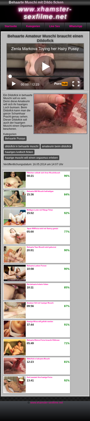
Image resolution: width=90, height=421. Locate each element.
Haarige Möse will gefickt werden (40, 322)
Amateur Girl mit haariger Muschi (40, 303)
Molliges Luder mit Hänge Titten (40, 210)
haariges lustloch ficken (19, 152)
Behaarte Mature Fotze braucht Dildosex (43, 340)
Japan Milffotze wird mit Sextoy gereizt (42, 229)
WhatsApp (75, 26)
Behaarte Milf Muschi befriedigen (40, 191)
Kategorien (33, 26)
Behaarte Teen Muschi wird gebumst (41, 247)
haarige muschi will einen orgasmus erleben (31, 157)
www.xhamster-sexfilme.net (46, 402)
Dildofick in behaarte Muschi (38, 359)
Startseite (11, 26)
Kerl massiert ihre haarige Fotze (39, 377)
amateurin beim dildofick (56, 146)
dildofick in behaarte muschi (21, 146)
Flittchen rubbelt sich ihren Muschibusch (43, 173)
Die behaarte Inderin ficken (37, 284)
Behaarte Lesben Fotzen (37, 266)
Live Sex (54, 26)
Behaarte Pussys (15, 138)
